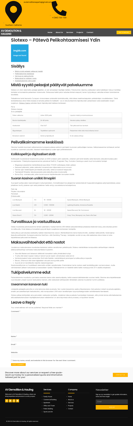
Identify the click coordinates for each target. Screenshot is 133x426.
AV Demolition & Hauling (19, 389)
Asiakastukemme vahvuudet (25, 81)
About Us (59, 32)
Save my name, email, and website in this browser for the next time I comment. (44, 360)
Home (50, 32)
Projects (80, 32)
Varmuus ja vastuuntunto (24, 76)
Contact (90, 32)
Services (69, 32)
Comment (15, 311)
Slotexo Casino (24, 103)
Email (13, 344)
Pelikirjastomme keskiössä (24, 74)
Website (14, 352)
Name (14, 336)
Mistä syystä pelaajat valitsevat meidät (29, 71)
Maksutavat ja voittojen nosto (26, 78)
